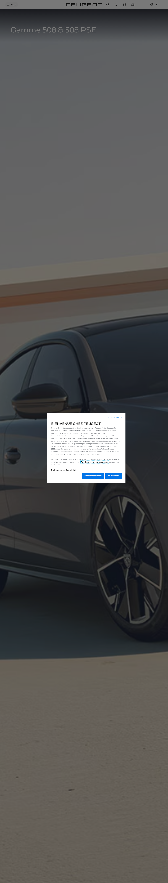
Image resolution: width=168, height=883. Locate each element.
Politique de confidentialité (63, 470)
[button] (113, 417)
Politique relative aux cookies (95, 462)
